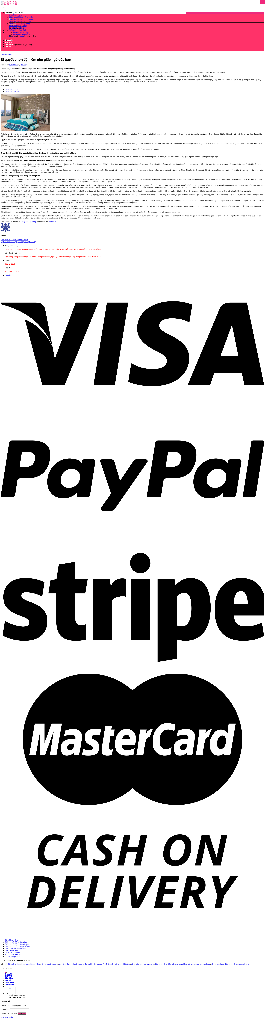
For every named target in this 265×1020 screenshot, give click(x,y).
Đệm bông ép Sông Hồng (15, 91)
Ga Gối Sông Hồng (16, 28)
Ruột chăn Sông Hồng (21, 34)
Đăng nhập (22, 1013)
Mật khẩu (5, 1009)
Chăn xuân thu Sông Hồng (19, 24)
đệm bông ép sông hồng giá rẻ (180, 964)
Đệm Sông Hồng (15, 15)
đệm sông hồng (161, 964)
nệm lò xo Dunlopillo (67, 964)
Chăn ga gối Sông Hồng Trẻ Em (21, 21)
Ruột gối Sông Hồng (21, 32)
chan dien (150, 964)
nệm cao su (53, 964)
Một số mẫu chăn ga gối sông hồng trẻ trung (18, 242)
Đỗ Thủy (24, 65)
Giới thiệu (9, 44)
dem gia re (219, 964)
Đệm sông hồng (14, 964)
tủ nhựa (143, 964)
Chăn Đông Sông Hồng (18, 26)
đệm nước (135, 964)
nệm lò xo (45, 964)
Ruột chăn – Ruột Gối (17, 30)
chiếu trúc (126, 964)
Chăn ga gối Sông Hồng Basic (21, 17)
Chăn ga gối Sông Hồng (30, 964)
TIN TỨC (8, 42)
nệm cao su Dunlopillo (84, 964)
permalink (52, 222)
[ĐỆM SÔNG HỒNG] (9, 3)
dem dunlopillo (243, 964)
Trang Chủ (9, 40)
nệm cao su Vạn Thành (102, 964)
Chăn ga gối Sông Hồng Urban (21, 19)
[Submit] (6, 972)
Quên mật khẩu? (7, 1017)
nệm (212, 964)
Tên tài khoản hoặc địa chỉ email (14, 1005)
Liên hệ (8, 46)
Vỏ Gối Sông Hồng (16, 36)
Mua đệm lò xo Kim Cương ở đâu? (14, 240)
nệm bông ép (116, 964)
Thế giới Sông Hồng (6, 54)
